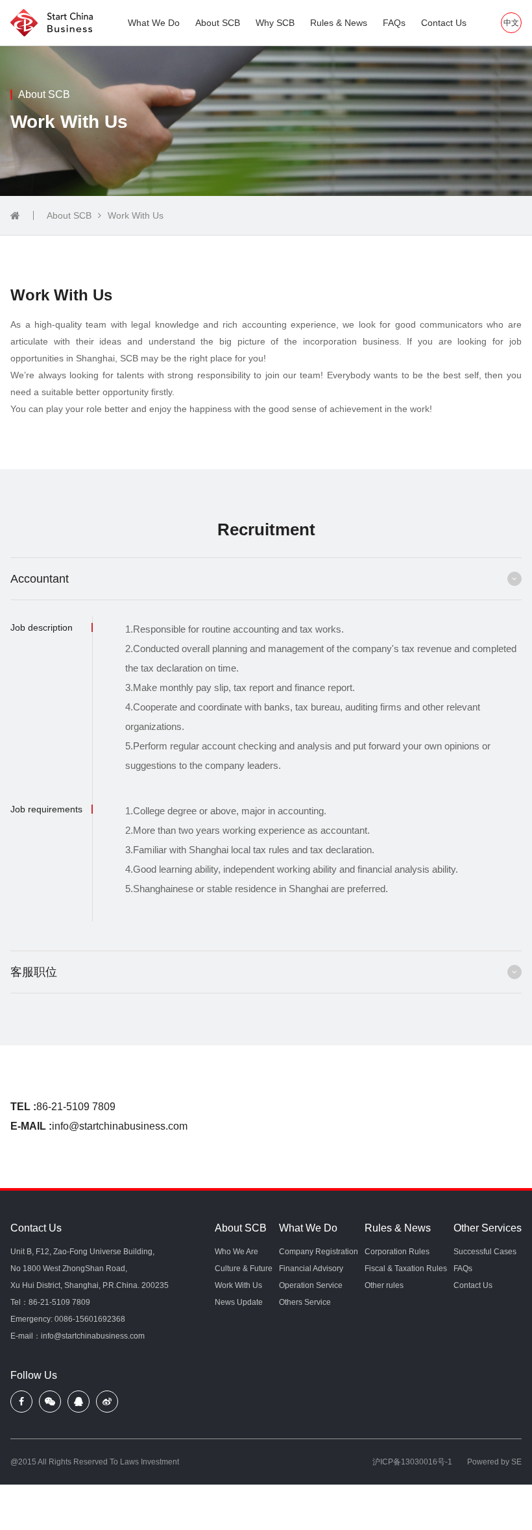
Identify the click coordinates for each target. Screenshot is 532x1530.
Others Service (305, 1302)
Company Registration (318, 1251)
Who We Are (236, 1251)
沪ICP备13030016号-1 (412, 1461)
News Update (239, 1302)
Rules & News (338, 23)
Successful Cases (484, 1251)
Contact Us (443, 23)
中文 (511, 22)
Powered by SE (494, 1461)
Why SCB (275, 23)
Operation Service (311, 1285)
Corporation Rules (397, 1251)
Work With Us (135, 215)
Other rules (384, 1285)
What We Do (154, 23)
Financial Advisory (311, 1268)
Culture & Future (243, 1268)
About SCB (217, 23)
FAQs (394, 23)
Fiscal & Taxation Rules (406, 1268)
